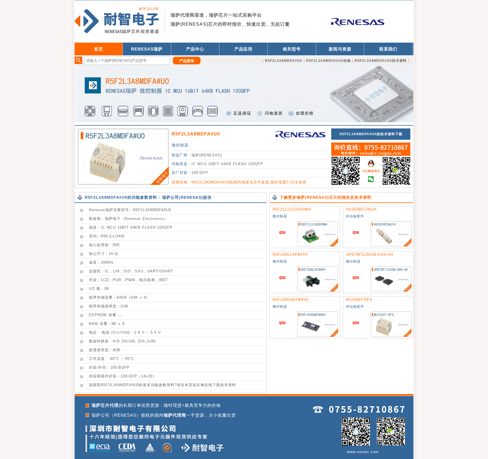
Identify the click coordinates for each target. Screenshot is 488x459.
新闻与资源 (340, 49)
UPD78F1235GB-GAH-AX (370, 254)
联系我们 (388, 49)
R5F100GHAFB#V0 (290, 300)
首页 (98, 49)
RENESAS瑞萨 (147, 49)
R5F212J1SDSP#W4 (292, 209)
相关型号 (292, 49)
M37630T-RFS (359, 300)
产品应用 (243, 49)
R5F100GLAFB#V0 (290, 254)
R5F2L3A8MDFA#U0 (196, 134)
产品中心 (195, 49)
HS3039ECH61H (361, 209)
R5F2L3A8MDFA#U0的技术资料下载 (370, 134)
